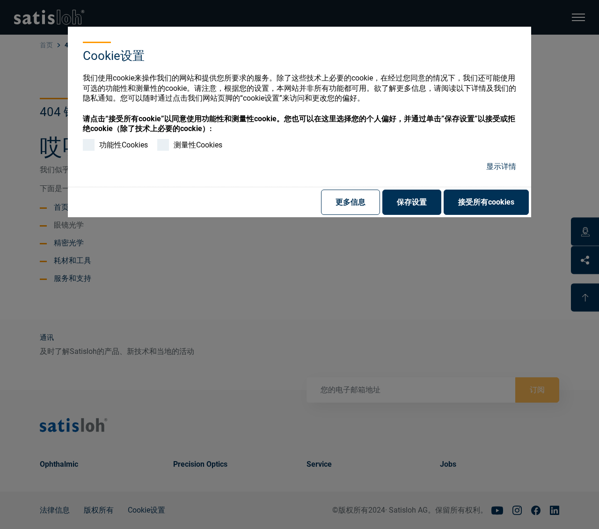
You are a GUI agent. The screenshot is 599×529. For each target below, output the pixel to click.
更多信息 (350, 202)
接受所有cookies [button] (486, 202)
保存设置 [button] (412, 202)
